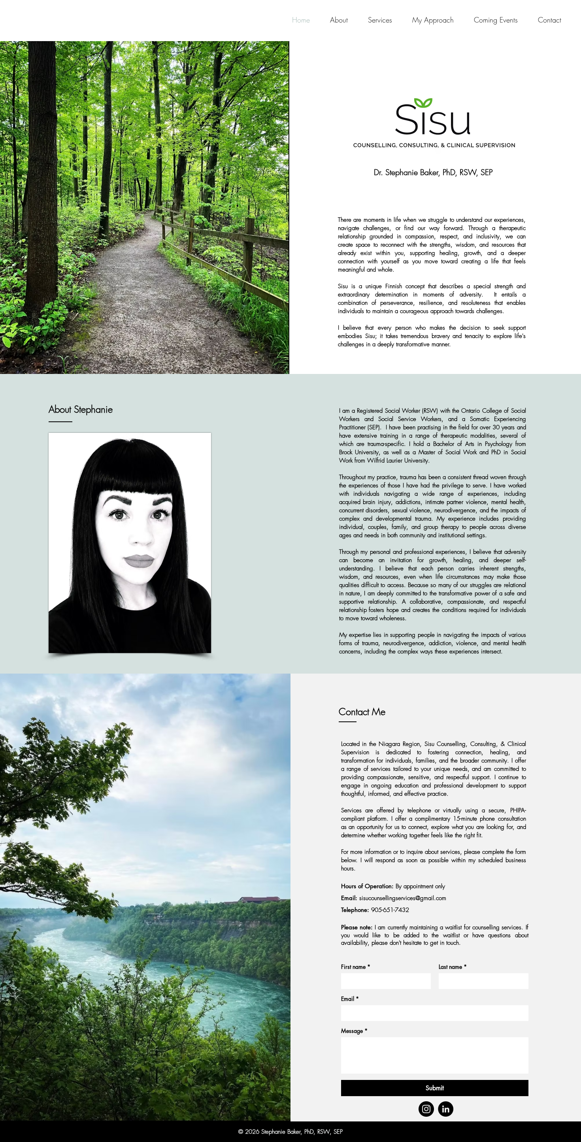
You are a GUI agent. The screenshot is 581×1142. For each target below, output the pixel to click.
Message (354, 1030)
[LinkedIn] (445, 1109)
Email (350, 998)
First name (355, 966)
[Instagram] (426, 1109)
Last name (453, 966)
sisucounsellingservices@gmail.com (402, 898)
